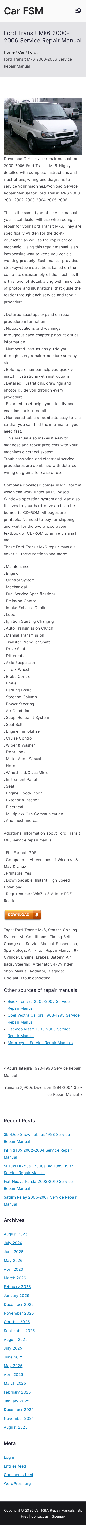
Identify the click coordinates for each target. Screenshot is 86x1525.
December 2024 (19, 1409)
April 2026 (13, 1269)
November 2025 (19, 1313)
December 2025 (19, 1304)
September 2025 (19, 1330)
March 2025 (15, 1383)
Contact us (40, 1516)
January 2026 (16, 1295)
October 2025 (17, 1321)
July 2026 (13, 1242)
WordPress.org (17, 1483)
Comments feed (18, 1474)
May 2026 (13, 1260)
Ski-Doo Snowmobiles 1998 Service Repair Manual (37, 1138)
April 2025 (13, 1374)
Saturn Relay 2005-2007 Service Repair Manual (40, 1200)
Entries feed (15, 1466)
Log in (9, 1457)
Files (24, 1516)
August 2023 (16, 1427)
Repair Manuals (62, 1510)
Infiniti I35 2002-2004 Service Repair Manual (38, 1153)
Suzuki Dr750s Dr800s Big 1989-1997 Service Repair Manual (38, 1169)
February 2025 (17, 1392)
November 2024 (19, 1418)
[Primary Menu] (78, 11)
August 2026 (16, 1234)
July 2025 (13, 1348)
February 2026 (17, 1286)
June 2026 (13, 1251)
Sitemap (58, 1516)
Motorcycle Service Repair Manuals (40, 1042)
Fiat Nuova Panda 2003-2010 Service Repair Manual (38, 1185)
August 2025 (16, 1339)
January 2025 (16, 1401)
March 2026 (15, 1277)
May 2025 (13, 1365)
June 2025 (13, 1357)
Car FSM (23, 11)
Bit (80, 1510)
